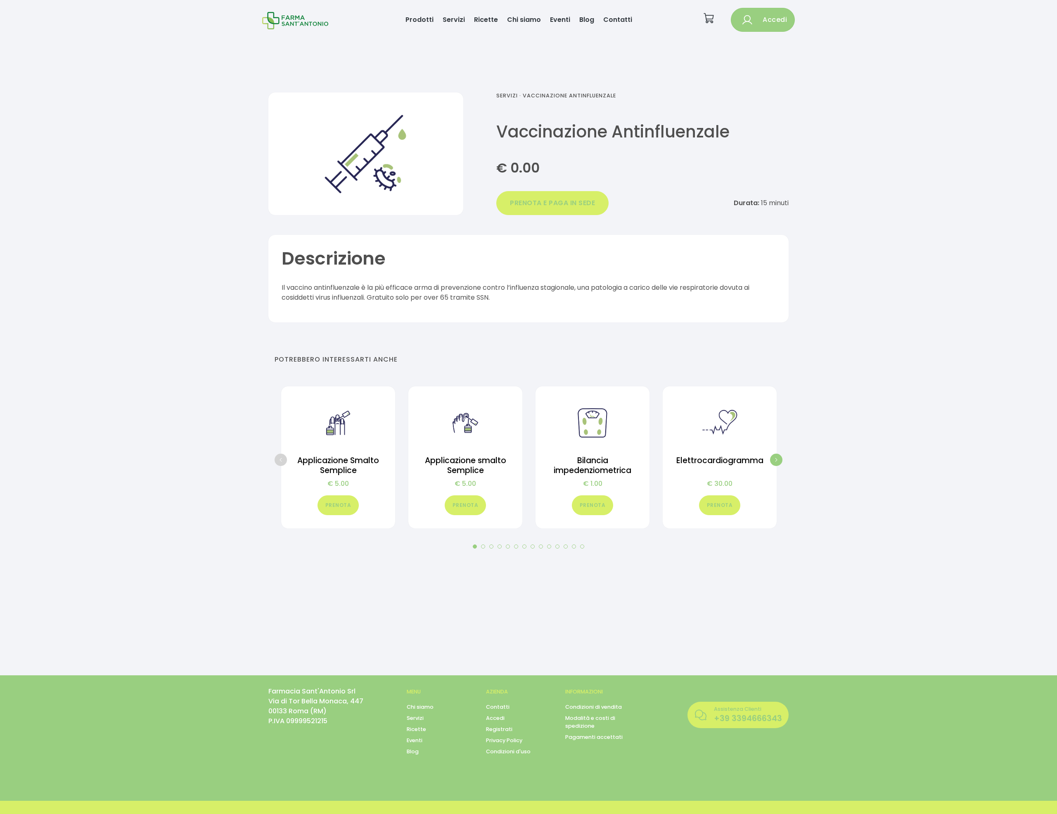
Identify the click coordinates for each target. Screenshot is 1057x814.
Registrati (499, 729)
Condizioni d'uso (508, 751)
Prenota (338, 505)
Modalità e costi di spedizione (590, 722)
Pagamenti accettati (594, 737)
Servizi (454, 19)
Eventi (560, 19)
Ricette (486, 19)
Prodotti (419, 19)
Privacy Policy (504, 740)
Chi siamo (524, 19)
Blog (586, 19)
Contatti (617, 19)
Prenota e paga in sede (552, 203)
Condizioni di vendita (593, 706)
